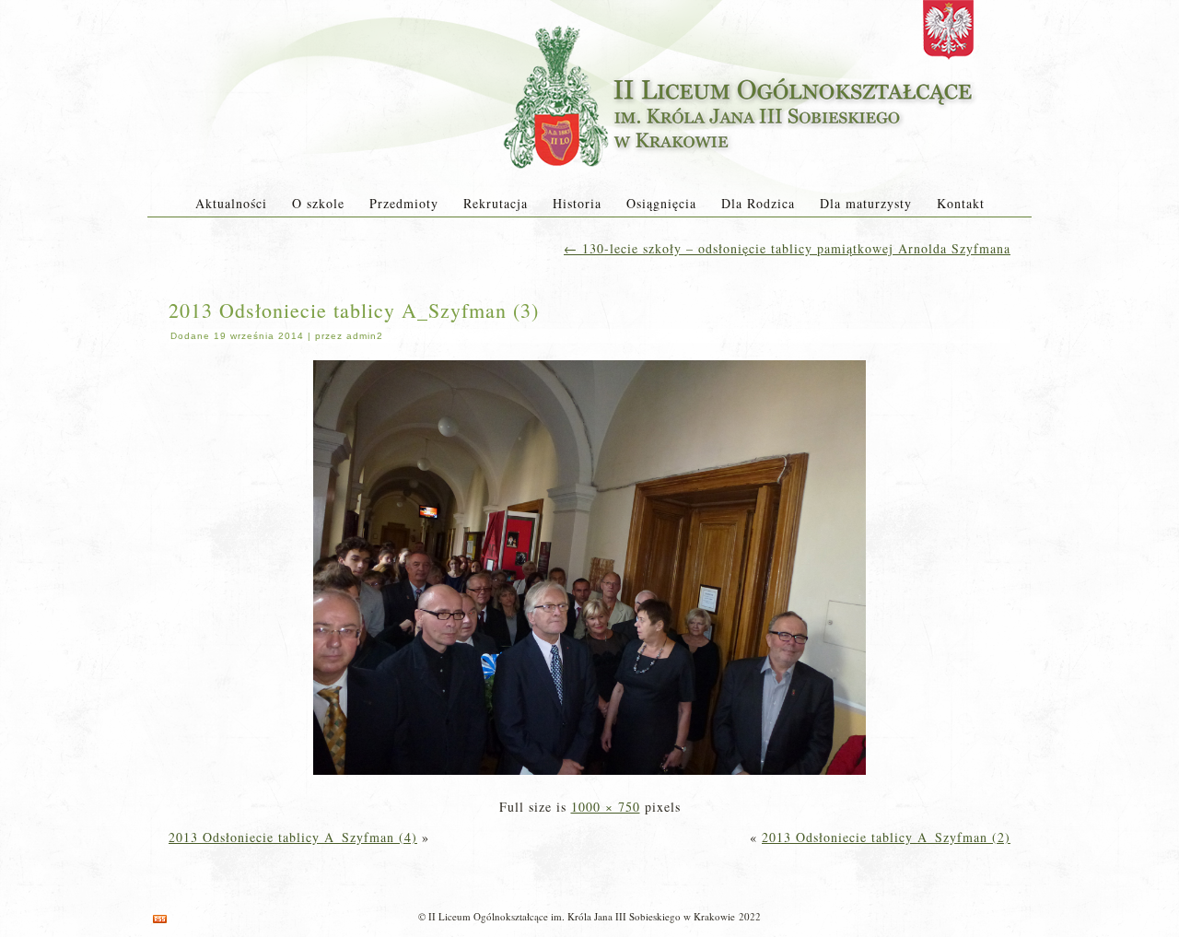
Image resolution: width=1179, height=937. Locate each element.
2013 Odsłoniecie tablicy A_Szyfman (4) (293, 837)
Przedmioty (403, 203)
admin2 (364, 336)
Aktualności (231, 203)
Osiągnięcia (661, 203)
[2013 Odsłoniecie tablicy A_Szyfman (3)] (589, 776)
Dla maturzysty (866, 203)
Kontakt (961, 203)
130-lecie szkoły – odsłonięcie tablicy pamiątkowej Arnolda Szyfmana (787, 248)
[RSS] (160, 919)
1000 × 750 (605, 806)
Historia (577, 203)
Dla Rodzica (758, 203)
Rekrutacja (495, 203)
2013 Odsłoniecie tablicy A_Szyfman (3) (354, 310)
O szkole (318, 203)
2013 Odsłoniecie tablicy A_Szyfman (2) (886, 837)
